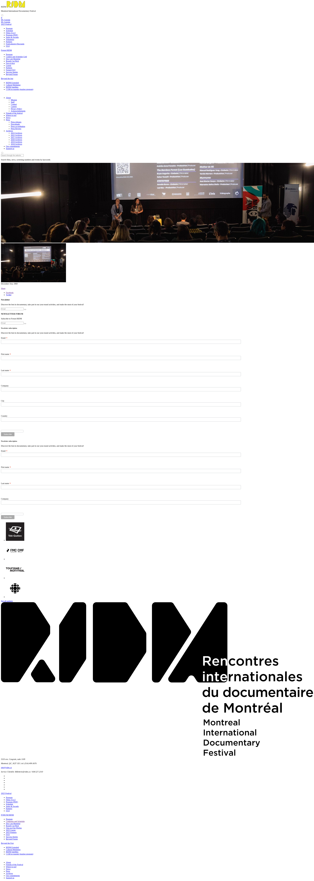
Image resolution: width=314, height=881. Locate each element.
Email (4, 338)
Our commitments (13, 146)
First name (6, 354)
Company (5, 386)
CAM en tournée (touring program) (19, 89)
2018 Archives (16, 144)
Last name (6, 370)
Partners (9, 42)
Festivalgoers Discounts (15, 44)
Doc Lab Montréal (13, 59)
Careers (14, 107)
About (8, 98)
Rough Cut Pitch (12, 61)
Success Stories (12, 72)
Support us (10, 149)
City (2, 401)
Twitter (8, 295)
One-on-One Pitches (14, 828)
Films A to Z (11, 33)
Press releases (16, 122)
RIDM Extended (12, 83)
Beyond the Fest (7, 843)
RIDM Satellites (12, 87)
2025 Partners (11, 832)
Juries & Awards (12, 37)
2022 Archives (16, 135)
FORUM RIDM (7, 815)
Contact (14, 104)
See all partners (7, 601)
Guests (8, 65)
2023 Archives (16, 133)
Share (3, 288)
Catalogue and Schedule (15, 821)
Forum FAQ (10, 70)
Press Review (16, 129)
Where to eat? (11, 115)
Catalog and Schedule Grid (16, 57)
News (8, 118)
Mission (14, 100)
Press (8, 120)
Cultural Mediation (13, 85)
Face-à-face (10, 63)
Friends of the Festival (14, 865)
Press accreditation (18, 126)
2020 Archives (16, 140)
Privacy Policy (16, 109)
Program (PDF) (12, 35)
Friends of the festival (14, 113)
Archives (9, 131)
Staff (12, 102)
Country (4, 416)
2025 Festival (6, 793)
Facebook (9, 293)
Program (9, 28)
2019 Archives (16, 142)
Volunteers (10, 39)
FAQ (8, 46)
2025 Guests (11, 830)
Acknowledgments (18, 111)
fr (1, 18)
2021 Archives (16, 137)
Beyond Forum (12, 74)
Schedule (9, 31)
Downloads (15, 124)
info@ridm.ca (6, 768)
